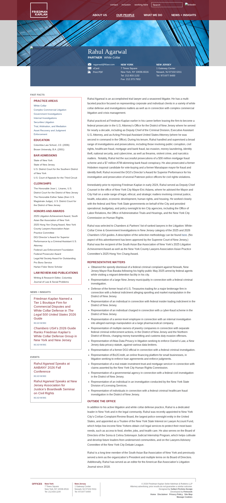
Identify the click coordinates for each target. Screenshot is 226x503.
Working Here (141, 4)
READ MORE (40, 323)
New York (127, 64)
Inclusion (126, 4)
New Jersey (163, 64)
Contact (114, 4)
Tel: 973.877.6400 (83, 492)
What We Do (153, 15)
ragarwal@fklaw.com (104, 64)
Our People (125, 15)
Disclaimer (163, 494)
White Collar (112, 57)
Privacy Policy (176, 494)
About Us (99, 15)
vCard (96, 68)
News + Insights (183, 15)
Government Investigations (48, 114)
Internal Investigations (45, 118)
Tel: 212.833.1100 (53, 492)
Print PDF (98, 72)
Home (153, 494)
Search (156, 4)
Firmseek (187, 492)
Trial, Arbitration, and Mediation (50, 126)
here (184, 235)
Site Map (188, 494)
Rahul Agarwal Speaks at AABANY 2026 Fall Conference (52, 367)
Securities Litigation (44, 122)
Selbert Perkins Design (181, 489)
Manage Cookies (184, 497)
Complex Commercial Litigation (50, 109)
